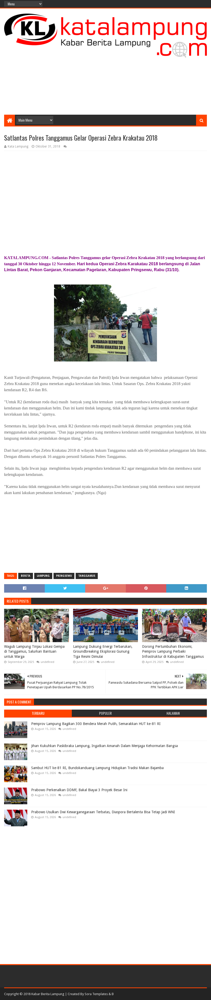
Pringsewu (64, 575)
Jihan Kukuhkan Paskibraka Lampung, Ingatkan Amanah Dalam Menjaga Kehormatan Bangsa (104, 746)
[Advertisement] (105, 74)
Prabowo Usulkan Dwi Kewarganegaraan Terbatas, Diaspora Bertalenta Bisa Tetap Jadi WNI (103, 812)
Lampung (43, 575)
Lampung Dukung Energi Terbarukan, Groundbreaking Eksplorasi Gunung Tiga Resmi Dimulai (103, 651)
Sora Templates (96, 994)
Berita (25, 575)
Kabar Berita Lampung (47, 994)
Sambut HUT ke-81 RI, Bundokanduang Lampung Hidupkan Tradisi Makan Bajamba (97, 768)
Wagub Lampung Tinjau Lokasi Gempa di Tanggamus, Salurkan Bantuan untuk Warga (34, 651)
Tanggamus (86, 575)
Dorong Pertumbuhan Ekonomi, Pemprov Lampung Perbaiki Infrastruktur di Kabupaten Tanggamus (173, 651)
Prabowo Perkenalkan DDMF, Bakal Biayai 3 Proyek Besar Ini (79, 790)
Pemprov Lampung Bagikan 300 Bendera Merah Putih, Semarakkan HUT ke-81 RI (96, 724)
